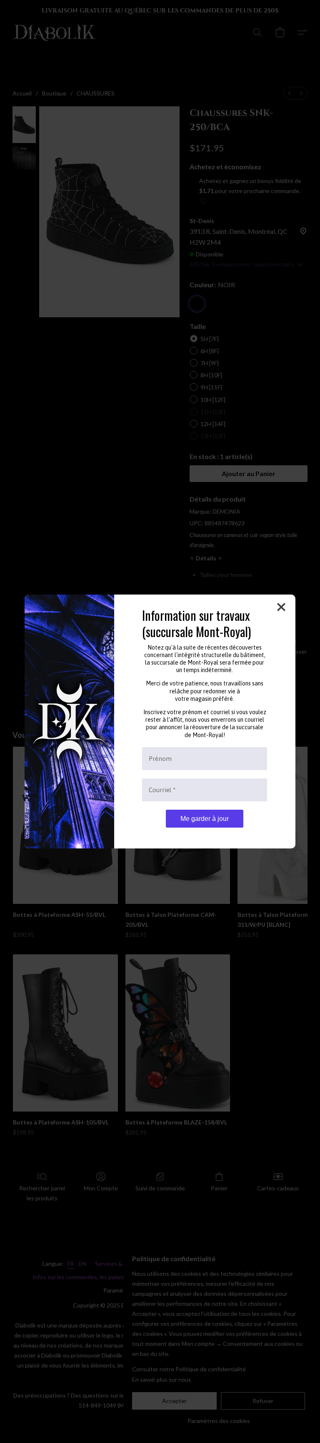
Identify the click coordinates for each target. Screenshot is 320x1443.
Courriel (162, 789)
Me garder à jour (204, 818)
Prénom (160, 758)
